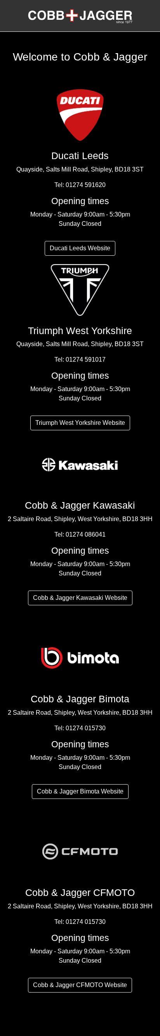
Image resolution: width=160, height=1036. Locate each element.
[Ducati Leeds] (80, 114)
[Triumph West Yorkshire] (80, 289)
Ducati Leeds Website (80, 248)
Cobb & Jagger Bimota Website (80, 791)
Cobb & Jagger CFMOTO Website (80, 985)
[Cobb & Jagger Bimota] (80, 657)
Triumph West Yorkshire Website (80, 422)
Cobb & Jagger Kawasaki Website (80, 597)
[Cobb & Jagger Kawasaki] (80, 464)
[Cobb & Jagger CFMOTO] (80, 851)
